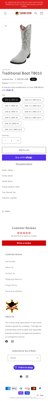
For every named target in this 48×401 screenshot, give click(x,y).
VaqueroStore (19, 398)
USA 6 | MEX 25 (11, 100)
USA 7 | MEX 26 (11, 106)
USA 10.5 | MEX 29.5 (13, 129)
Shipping (5, 83)
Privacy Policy (11, 285)
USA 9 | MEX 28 (11, 117)
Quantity (5, 135)
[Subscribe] (37, 358)
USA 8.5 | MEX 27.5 (33, 111)
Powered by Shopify (32, 398)
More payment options (24, 164)
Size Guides (10, 261)
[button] (5, 13)
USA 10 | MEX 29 (12, 123)
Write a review (24, 243)
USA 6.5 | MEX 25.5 (33, 100)
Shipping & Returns (13, 279)
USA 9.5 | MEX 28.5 (33, 117)
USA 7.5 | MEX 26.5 (33, 106)
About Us (9, 267)
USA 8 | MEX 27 (11, 111)
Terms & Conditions (13, 291)
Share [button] (7, 211)
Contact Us (10, 273)
